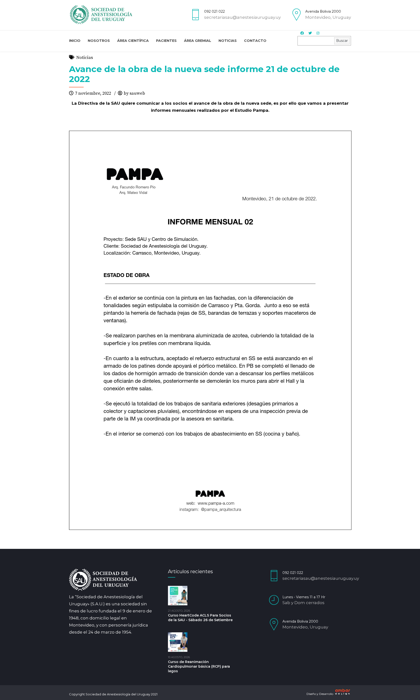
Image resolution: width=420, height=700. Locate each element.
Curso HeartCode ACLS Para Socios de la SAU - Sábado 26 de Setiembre (200, 617)
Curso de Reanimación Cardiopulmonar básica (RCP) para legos (199, 666)
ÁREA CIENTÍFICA (133, 40)
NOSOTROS (99, 40)
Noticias (228, 40)
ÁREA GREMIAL (197, 40)
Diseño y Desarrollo (320, 694)
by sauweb (134, 93)
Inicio (74, 40)
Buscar (342, 40)
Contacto (255, 40)
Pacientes (166, 40)
